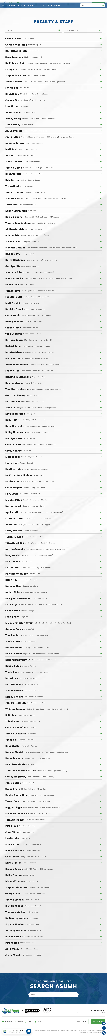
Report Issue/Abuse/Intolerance (96, 1030)
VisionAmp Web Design (71, 1030)
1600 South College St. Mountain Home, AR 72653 (91, 1013)
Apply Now (98, 1022)
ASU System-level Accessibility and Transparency (92, 1032)
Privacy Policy (82, 1030)
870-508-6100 (98, 1010)
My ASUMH (82, 1022)
